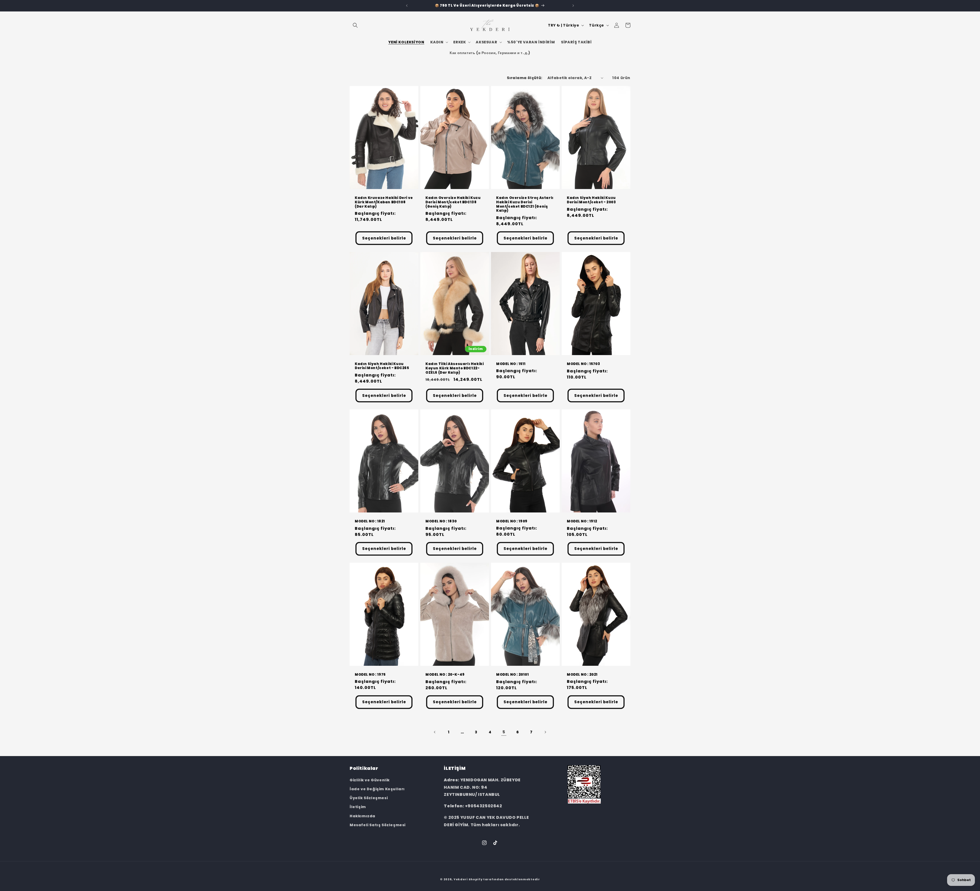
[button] (355, 25)
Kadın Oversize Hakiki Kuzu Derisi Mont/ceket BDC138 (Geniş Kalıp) (453, 202)
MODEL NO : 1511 (511, 364)
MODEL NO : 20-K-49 (445, 674)
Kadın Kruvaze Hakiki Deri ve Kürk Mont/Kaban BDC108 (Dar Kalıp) (384, 202)
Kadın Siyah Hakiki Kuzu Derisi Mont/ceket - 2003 (591, 200)
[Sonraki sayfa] (545, 732)
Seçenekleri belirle (384, 238)
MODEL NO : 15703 (583, 364)
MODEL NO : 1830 (441, 521)
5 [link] (504, 732)
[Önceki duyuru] (406, 5)
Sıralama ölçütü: (524, 77)
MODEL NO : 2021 (582, 674)
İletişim (358, 806)
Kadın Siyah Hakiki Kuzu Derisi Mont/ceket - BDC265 (382, 366)
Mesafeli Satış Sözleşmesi (378, 824)
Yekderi (461, 879)
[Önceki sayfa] (434, 732)
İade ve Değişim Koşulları (377, 789)
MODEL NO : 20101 (512, 674)
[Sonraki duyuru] (573, 5)
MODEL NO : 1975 (370, 674)
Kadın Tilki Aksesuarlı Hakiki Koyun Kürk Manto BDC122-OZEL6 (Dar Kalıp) (454, 368)
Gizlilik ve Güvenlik (370, 780)
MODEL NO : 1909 (512, 521)
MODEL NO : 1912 (582, 521)
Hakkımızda (362, 816)
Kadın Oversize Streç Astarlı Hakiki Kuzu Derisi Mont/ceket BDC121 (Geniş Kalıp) (525, 204)
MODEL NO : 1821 (370, 521)
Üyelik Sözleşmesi (369, 797)
